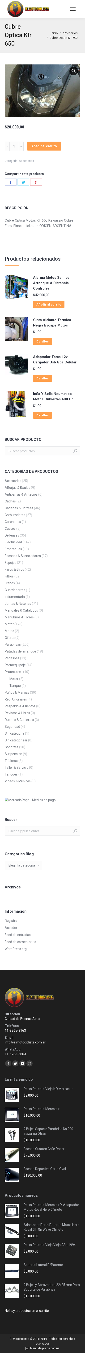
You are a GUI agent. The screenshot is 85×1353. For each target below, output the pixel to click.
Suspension (13, 754)
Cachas (10, 501)
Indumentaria (15, 597)
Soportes (11, 747)
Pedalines (12, 658)
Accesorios (26, 161)
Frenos (10, 583)
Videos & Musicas (18, 781)
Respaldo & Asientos (20, 706)
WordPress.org (16, 949)
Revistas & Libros (17, 713)
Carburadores (15, 515)
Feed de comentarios (20, 942)
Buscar (75, 450)
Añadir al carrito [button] (48, 304)
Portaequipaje (15, 665)
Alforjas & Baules (17, 487)
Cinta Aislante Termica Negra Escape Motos (52, 322)
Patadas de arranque (20, 651)
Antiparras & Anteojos (21, 494)
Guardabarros (15, 590)
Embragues (13, 549)
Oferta (10, 638)
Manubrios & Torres (19, 617)
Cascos (10, 528)
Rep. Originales (16, 699)
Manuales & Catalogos (21, 610)
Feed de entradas (18, 935)
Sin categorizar (16, 740)
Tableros (11, 761)
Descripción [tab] (17, 208)
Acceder (11, 928)
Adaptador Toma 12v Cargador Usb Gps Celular (54, 359)
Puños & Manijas (17, 692)
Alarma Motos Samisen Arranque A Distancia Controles (52, 282)
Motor (9, 624)
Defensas (12, 535)
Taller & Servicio (16, 767)
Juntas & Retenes (18, 603)
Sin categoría (14, 733)
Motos (9, 631)
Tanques (11, 774)
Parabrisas (13, 644)
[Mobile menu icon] (73, 9)
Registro (11, 921)
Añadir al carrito (44, 146)
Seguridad (12, 726)
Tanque (15, 686)
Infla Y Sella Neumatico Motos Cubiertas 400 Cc (53, 396)
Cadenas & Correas (19, 508)
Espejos (10, 563)
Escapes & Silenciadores (23, 556)
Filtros (9, 576)
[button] (73, 71)
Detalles (42, 341)
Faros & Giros (14, 569)
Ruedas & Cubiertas (19, 720)
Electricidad (13, 542)
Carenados (13, 522)
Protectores (13, 672)
